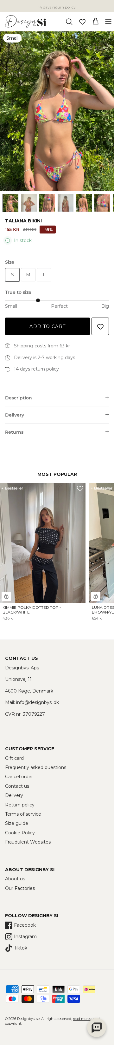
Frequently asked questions (35, 767)
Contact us (17, 786)
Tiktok (20, 948)
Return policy (20, 805)
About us (15, 879)
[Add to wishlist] (100, 326)
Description (18, 398)
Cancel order (19, 776)
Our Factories (20, 888)
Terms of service (23, 814)
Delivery (14, 415)
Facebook (25, 925)
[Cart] (95, 21)
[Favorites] (82, 21)
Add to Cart (47, 326)
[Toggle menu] (108, 21)
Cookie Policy (20, 833)
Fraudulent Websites (28, 842)
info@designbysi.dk (37, 702)
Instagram (25, 936)
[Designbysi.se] (25, 21)
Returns (14, 432)
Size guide (16, 823)
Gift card (14, 758)
